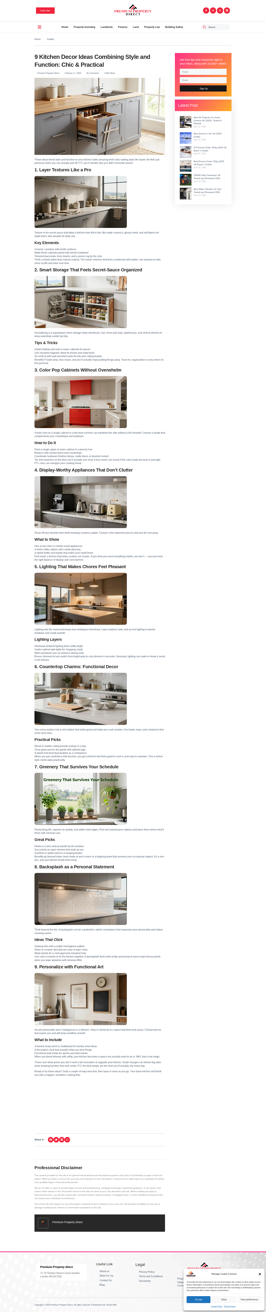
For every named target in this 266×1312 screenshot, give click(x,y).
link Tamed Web (109, 1305)
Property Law (152, 27)
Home (64, 27)
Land (136, 27)
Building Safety (174, 27)
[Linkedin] (227, 10)
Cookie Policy (216, 1306)
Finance (122, 27)
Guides (50, 39)
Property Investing (84, 27)
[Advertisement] (99, 1101)
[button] (259, 1274)
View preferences (249, 1299)
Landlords (107, 27)
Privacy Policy (230, 1306)
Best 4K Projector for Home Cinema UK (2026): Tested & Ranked (208, 120)
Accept (198, 1299)
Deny (224, 1299)
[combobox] (215, 27)
